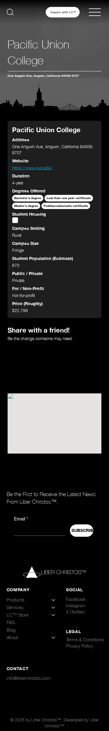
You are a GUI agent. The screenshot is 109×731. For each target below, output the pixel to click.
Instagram (75, 605)
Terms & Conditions (85, 639)
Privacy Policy (79, 645)
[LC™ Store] (53, 615)
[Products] (53, 600)
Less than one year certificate (69, 198)
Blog (11, 630)
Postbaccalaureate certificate (66, 206)
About (12, 637)
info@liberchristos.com (29, 678)
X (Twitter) (75, 611)
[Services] (53, 607)
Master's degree (26, 206)
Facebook (76, 599)
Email (21, 518)
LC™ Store (17, 614)
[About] (53, 637)
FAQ (11, 622)
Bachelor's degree (27, 198)
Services (15, 607)
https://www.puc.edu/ (32, 167)
